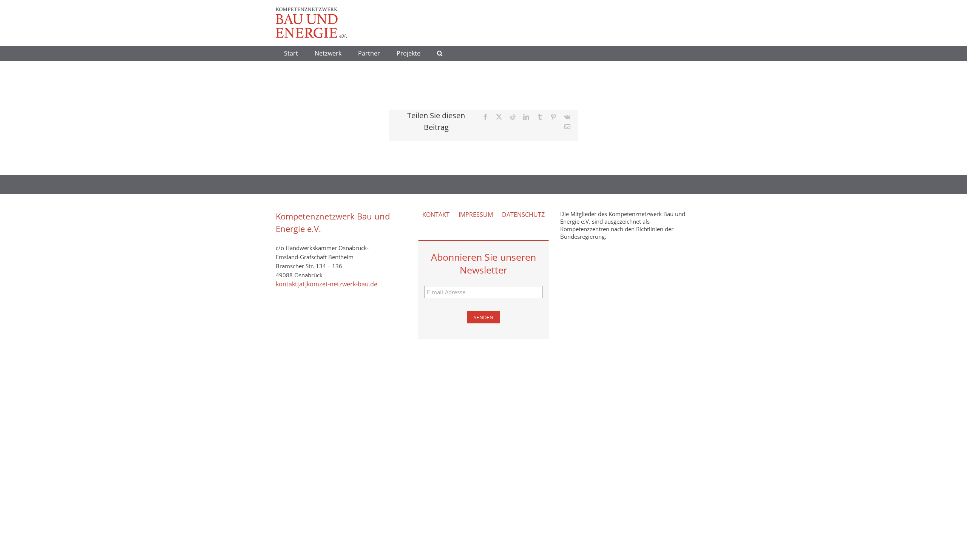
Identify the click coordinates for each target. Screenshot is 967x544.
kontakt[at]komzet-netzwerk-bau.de (326, 284)
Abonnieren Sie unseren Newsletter (483, 263)
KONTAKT (436, 214)
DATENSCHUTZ (523, 214)
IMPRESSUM (476, 214)
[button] (440, 53)
